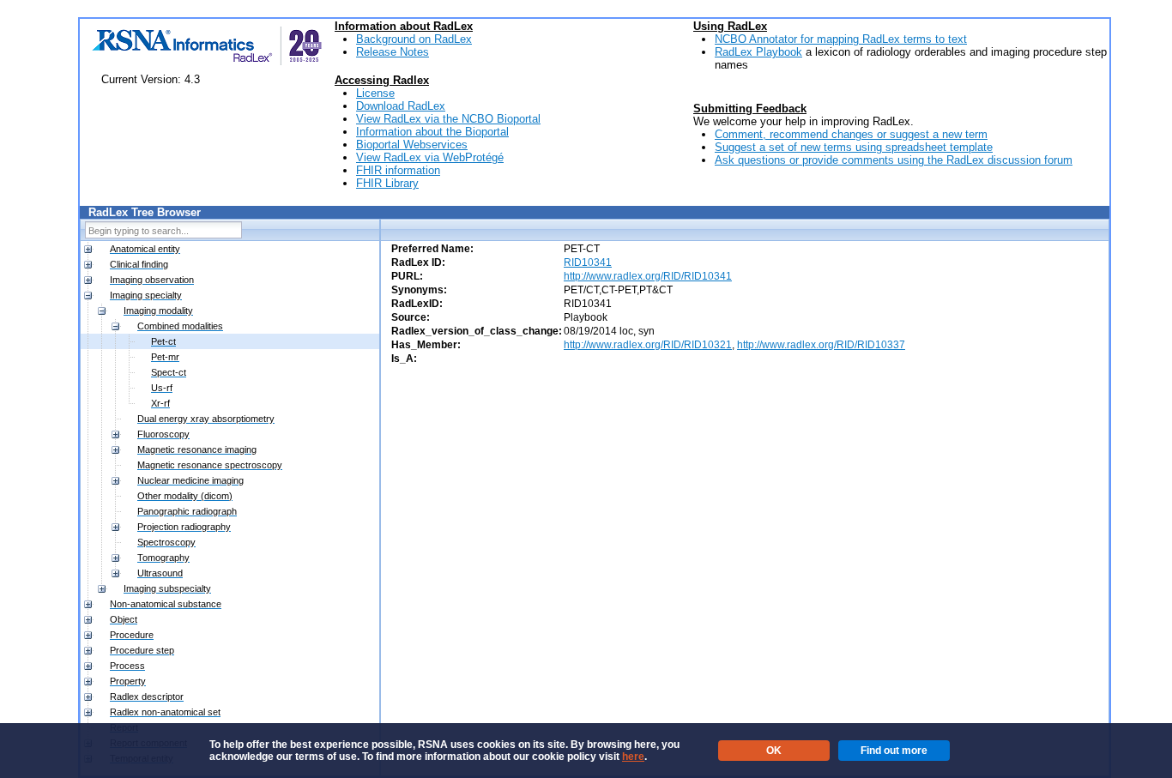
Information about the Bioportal (432, 131)
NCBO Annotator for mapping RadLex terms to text (841, 39)
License (375, 93)
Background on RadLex (414, 39)
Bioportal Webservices (412, 144)
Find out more (894, 751)
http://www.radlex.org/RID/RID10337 (821, 345)
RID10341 (588, 262)
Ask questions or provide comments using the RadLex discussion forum (893, 160)
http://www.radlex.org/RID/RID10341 (648, 276)
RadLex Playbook (758, 51)
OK (774, 751)
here (633, 757)
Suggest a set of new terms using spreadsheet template (854, 147)
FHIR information (398, 170)
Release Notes (392, 51)
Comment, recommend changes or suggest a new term (851, 134)
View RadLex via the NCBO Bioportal (448, 118)
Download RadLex (400, 106)
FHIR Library (387, 183)
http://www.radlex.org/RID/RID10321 (648, 345)
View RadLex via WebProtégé (430, 157)
